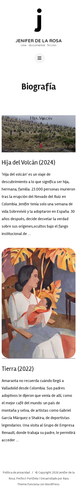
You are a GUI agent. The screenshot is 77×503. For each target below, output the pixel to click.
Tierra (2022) (18, 369)
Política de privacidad (16, 472)
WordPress (52, 484)
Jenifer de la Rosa (38, 40)
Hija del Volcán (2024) (28, 162)
